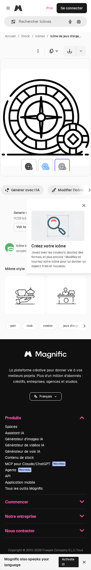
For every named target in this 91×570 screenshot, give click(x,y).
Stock (25, 36)
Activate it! (68, 561)
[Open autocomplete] (11, 22)
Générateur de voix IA (22, 451)
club (30, 326)
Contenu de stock (19, 457)
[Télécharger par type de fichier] (54, 51)
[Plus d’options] (38, 51)
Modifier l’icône (71, 190)
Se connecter (72, 8)
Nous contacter (20, 530)
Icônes (40, 36)
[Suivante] (84, 326)
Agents (17, 470)
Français (45, 396)
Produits (13, 417)
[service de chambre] (25, 296)
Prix (49, 8)
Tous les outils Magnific (24, 488)
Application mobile (20, 482)
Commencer (16, 501)
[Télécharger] (69, 51)
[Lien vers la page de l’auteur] (9, 248)
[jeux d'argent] (28, 166)
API (8, 476)
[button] (46, 396)
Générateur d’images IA (24, 439)
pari (13, 326)
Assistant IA (14, 433)
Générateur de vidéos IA (24, 445)
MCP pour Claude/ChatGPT (34, 464)
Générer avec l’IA (25, 190)
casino (48, 326)
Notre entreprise (20, 516)
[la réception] (66, 296)
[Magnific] (45, 355)
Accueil (10, 36)
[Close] (84, 562)
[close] (84, 205)
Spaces (11, 426)
